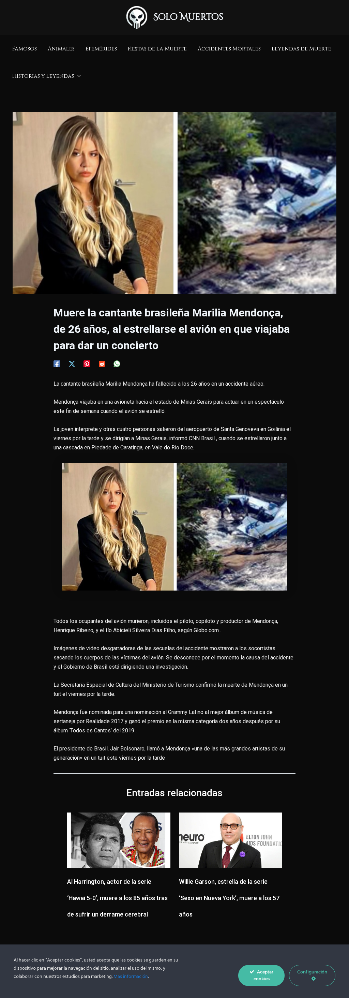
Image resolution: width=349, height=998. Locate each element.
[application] (77, 76)
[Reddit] (101, 364)
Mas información (130, 977)
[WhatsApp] (116, 364)
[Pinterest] (87, 364)
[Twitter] (72, 364)
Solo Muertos (188, 17)
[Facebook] (57, 364)
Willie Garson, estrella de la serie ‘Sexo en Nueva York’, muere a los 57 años (229, 898)
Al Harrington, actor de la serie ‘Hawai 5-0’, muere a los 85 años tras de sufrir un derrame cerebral (117, 898)
